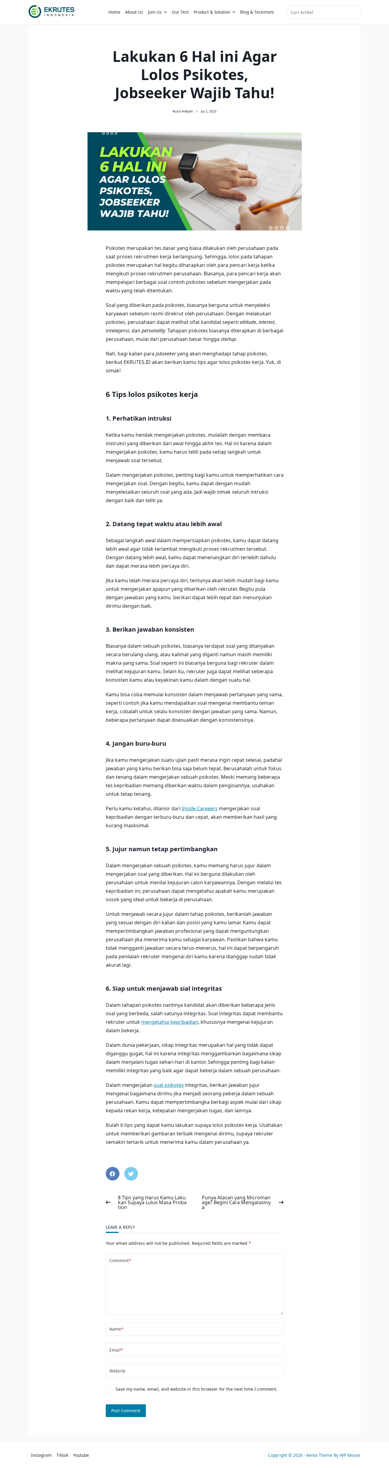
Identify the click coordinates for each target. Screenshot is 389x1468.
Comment (120, 1260)
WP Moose (350, 1455)
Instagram (41, 1455)
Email (116, 1350)
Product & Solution (212, 12)
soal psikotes (169, 1085)
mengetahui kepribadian (169, 1022)
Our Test (180, 12)
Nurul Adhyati (183, 111)
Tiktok (62, 1455)
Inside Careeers (200, 808)
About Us (134, 12)
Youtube (81, 1455)
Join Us (155, 12)
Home (114, 12)
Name (116, 1329)
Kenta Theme (319, 1455)
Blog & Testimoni (257, 12)
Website (117, 1371)
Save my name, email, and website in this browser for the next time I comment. (196, 1389)
